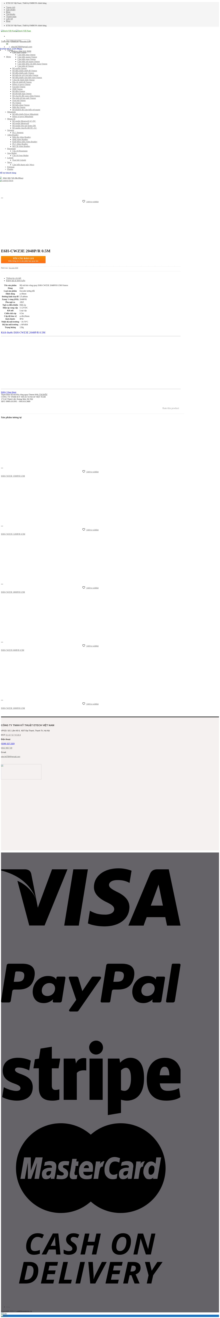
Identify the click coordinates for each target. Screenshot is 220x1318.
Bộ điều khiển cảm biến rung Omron (27, 78)
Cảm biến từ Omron (25, 66)
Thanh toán (11, 17)
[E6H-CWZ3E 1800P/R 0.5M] (23, 581)
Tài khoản (10, 14)
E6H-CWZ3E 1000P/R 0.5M (13, 708)
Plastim (10, 169)
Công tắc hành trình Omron (23, 80)
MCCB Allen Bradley (21, 146)
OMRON (14, 41)
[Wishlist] (2, 584)
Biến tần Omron (18, 107)
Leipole (10, 158)
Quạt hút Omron (19, 100)
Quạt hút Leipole (19, 160)
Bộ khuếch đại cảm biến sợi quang (26, 110)
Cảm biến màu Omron (26, 55)
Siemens (10, 130)
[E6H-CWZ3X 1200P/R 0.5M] (23, 523)
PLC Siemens (17, 132)
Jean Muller (12, 153)
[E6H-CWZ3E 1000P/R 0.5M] (23, 697)
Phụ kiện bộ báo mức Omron (24, 98)
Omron (10, 50)
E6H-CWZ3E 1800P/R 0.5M (13, 592)
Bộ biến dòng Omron (21, 105)
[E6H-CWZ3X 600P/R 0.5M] (23, 639)
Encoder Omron (18, 87)
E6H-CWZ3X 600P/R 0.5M (12, 650)
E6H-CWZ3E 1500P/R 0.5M (13, 476)
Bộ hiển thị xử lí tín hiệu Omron (25, 75)
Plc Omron (16, 103)
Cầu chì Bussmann (20, 151)
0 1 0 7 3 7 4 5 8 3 (13, 735)
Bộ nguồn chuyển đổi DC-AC (24, 128)
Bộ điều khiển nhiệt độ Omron (24, 71)
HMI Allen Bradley (20, 139)
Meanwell (11, 119)
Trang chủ (10, 7)
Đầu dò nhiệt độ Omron (22, 82)
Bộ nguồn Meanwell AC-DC (24, 121)
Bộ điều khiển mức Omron (23, 73)
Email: (3, 752)
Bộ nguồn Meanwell (20, 123)
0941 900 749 (6, 748)
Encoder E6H (25, 41)
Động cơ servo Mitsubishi (22, 116)
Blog (8, 12)
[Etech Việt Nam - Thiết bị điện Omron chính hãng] (16, 31)
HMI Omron (17, 89)
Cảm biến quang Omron (27, 57)
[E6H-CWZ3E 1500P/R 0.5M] (23, 465)
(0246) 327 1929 (8, 744)
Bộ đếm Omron (18, 91)
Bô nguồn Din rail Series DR (24, 126)
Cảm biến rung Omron (26, 59)
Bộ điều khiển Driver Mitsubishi (25, 114)
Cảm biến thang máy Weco (23, 165)
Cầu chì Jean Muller (20, 155)
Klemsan (10, 167)
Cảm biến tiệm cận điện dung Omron (32, 64)
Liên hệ (9, 19)
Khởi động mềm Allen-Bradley (24, 142)
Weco (9, 162)
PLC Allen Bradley (20, 144)
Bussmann (11, 149)
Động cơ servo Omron (21, 84)
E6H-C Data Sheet (8, 392)
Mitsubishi (11, 112)
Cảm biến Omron (19, 52)
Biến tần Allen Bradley (21, 137)
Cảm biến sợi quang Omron (28, 61)
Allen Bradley (13, 135)
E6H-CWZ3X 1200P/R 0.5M (13, 534)
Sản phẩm (10, 10)
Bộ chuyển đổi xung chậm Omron (26, 96)
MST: (3, 735)
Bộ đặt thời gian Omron (21, 94)
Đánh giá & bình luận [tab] (15, 281)
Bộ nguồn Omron (19, 68)
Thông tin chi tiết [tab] (13, 278)
